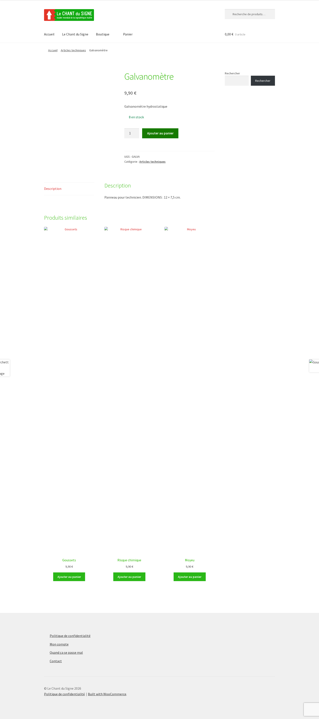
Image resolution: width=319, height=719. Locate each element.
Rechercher (232, 73)
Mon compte (59, 644)
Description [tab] (52, 188)
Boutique (102, 34)
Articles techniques (73, 50)
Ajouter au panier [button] (69, 577)
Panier (128, 34)
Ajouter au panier (160, 133)
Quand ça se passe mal (66, 652)
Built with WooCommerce (107, 694)
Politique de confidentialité (70, 636)
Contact (56, 661)
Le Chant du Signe (75, 34)
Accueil (49, 34)
